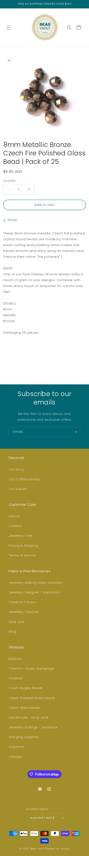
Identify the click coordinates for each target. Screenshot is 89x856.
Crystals (15, 678)
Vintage (15, 756)
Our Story (16, 469)
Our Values (18, 489)
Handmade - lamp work (28, 717)
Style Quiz (17, 622)
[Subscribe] (75, 432)
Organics (16, 747)
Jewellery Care (21, 536)
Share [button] (12, 220)
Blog (12, 631)
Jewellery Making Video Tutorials (35, 582)
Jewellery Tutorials (24, 612)
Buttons (15, 659)
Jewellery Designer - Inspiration (34, 592)
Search (14, 516)
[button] (8, 27)
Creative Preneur (22, 602)
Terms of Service (22, 555)
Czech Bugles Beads (26, 688)
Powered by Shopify (57, 848)
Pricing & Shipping (23, 545)
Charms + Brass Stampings (31, 668)
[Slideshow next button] (84, 354)
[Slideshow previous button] (5, 354)
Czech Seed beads (24, 708)
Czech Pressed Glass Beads (32, 698)
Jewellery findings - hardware (33, 727)
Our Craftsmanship (24, 479)
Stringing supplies (23, 737)
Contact (15, 526)
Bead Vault (37, 848)
